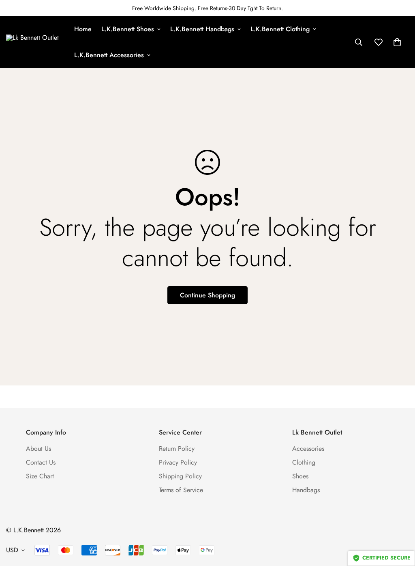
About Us (38, 448)
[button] (397, 42)
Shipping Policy (180, 476)
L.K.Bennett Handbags (202, 29)
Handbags (306, 490)
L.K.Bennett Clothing (280, 29)
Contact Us (41, 462)
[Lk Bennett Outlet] (34, 42)
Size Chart (40, 476)
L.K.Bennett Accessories (109, 55)
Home (83, 29)
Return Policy (177, 448)
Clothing (303, 462)
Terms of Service (181, 490)
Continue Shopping (207, 295)
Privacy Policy (178, 462)
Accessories (308, 448)
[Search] (358, 42)
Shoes (300, 476)
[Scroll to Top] (399, 521)
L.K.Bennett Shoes (127, 29)
